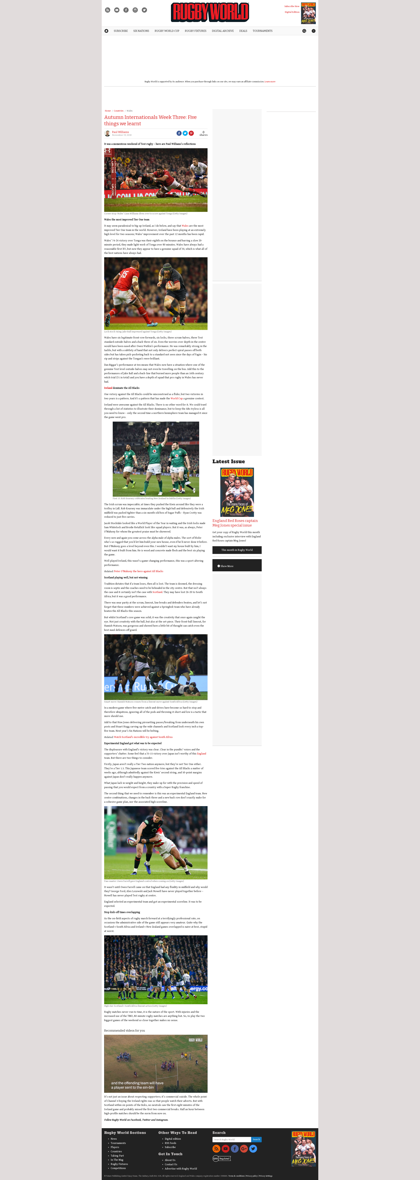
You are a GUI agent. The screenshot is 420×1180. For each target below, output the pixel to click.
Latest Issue (228, 461)
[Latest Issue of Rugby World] (308, 13)
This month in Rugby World (237, 550)
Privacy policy (252, 1176)
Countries (119, 111)
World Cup (177, 398)
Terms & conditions (236, 1176)
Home (108, 111)
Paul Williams (120, 132)
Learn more (270, 81)
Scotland (157, 592)
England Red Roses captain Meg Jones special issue (235, 523)
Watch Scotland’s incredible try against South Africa (143, 737)
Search (256, 1139)
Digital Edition (292, 12)
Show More (226, 566)
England (201, 753)
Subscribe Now (291, 6)
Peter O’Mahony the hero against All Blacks (138, 571)
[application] (156, 1064)
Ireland (108, 388)
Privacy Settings (265, 1176)
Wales (130, 111)
